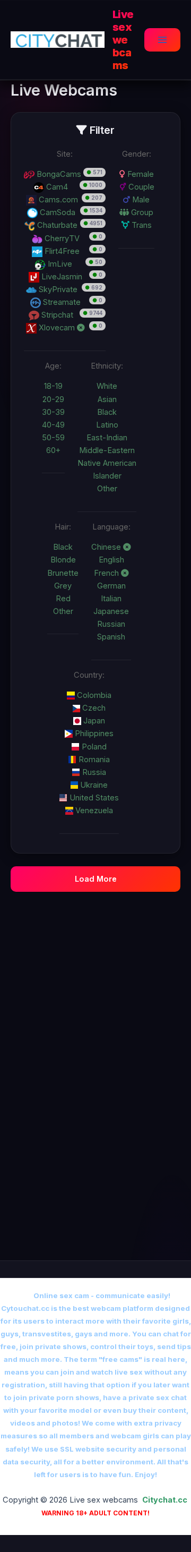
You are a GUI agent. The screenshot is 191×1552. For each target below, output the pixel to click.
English (111, 560)
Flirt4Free (61, 251)
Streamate (61, 302)
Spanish (111, 637)
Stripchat (56, 315)
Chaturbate (56, 225)
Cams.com (57, 199)
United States (93, 798)
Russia (93, 772)
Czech (93, 708)
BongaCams (57, 174)
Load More (96, 879)
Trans (140, 225)
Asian (107, 399)
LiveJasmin (60, 277)
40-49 (53, 425)
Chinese (107, 547)
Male (140, 199)
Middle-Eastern (107, 450)
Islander (107, 476)
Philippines (93, 733)
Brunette (63, 573)
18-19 (53, 386)
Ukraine (93, 785)
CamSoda (56, 212)
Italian (111, 598)
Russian (111, 624)
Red (63, 598)
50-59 (53, 437)
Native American (106, 463)
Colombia (93, 695)
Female (139, 174)
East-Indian (106, 437)
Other (107, 488)
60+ (53, 450)
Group (141, 212)
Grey (63, 586)
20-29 (53, 399)
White (107, 386)
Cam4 (56, 187)
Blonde (63, 560)
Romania (93, 759)
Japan (93, 721)
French (107, 573)
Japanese (111, 611)
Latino (107, 425)
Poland (93, 747)
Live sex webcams (123, 40)
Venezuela (93, 810)
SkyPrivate (57, 289)
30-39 (53, 412)
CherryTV (61, 238)
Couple (140, 187)
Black (107, 412)
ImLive (59, 264)
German (111, 586)
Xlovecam (57, 327)
